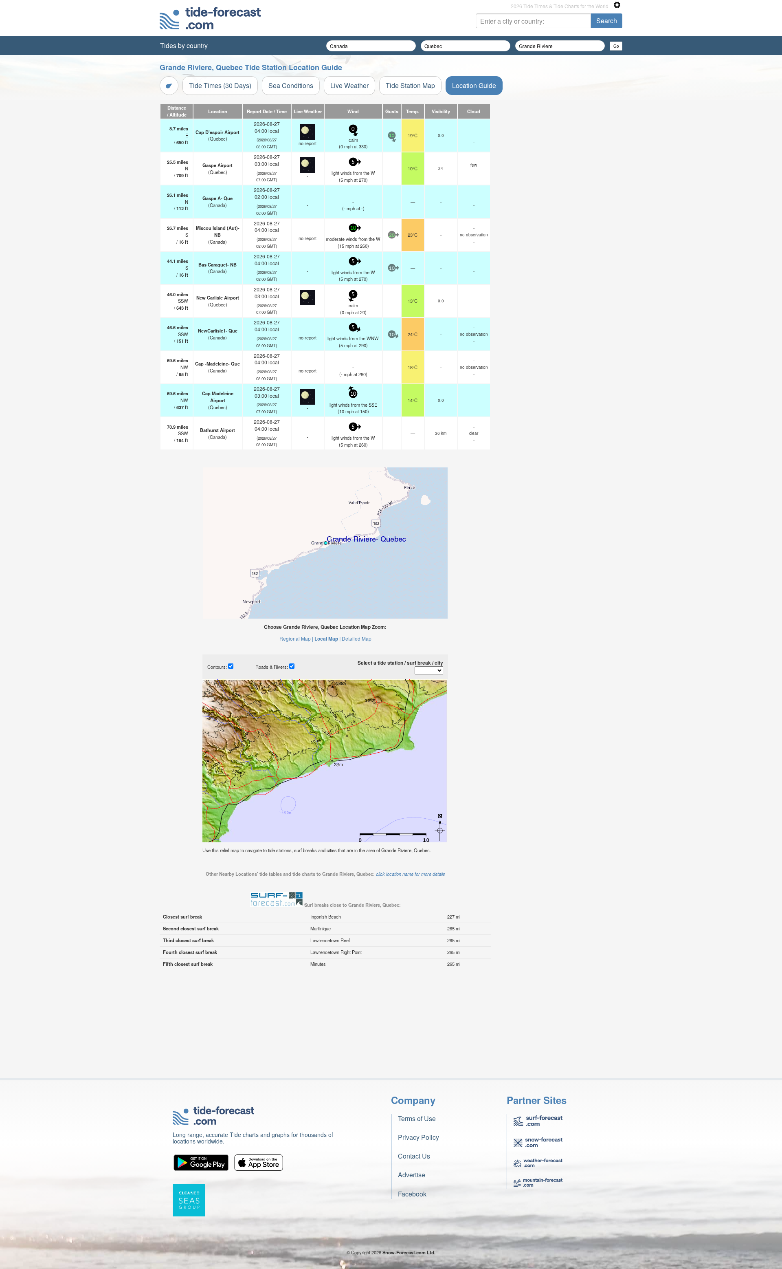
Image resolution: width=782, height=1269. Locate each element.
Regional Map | (296, 638)
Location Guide (474, 85)
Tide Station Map (410, 85)
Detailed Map (356, 638)
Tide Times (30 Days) (220, 85)
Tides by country (184, 45)
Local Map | (327, 638)
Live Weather (349, 85)
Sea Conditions (290, 85)
